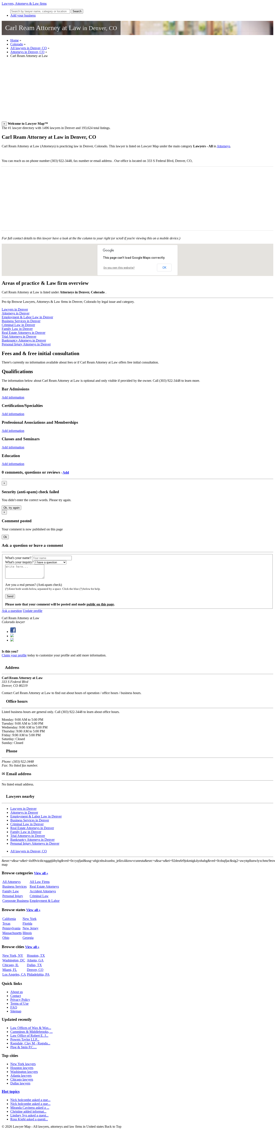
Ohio (5, 937)
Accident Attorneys (43, 891)
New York (30, 919)
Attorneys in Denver (15, 313)
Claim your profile (14, 655)
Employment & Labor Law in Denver (27, 317)
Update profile (32, 611)
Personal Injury (12, 896)
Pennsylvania (11, 928)
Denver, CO (35, 970)
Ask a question (12, 611)
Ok (5, 537)
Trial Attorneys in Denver (19, 336)
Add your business (23, 15)
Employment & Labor (45, 901)
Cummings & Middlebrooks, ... (31, 1031)
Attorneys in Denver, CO (27, 52)
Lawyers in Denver (15, 309)
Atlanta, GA (35, 960)
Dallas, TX (34, 965)
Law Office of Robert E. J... (29, 1035)
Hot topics (11, 1091)
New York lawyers (23, 1064)
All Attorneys (11, 882)
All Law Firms (40, 882)
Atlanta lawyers (21, 1075)
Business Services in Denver (21, 321)
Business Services (14, 886)
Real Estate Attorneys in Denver (23, 332)
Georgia (28, 937)
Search (77, 11)
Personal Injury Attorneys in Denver (26, 344)
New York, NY (12, 955)
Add (66, 472)
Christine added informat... (28, 1111)
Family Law (10, 891)
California (9, 919)
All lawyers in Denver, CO (28, 48)
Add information (13, 397)
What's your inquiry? (19, 562)
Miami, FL (9, 970)
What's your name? (18, 558)
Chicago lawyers (21, 1079)
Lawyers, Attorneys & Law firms (24, 3)
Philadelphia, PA (38, 974)
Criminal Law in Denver (18, 325)
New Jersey (30, 928)
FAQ (13, 1007)
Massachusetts (12, 933)
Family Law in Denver (17, 329)
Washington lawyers (24, 1071)
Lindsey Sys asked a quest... (29, 1115)
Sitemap (15, 1011)
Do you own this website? (119, 267)
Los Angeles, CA (14, 974)
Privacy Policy (20, 999)
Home (14, 40)
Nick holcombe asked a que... (30, 1100)
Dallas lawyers (20, 1083)
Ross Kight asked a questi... (29, 1119)
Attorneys (223, 146)
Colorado (16, 44)
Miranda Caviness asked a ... (29, 1107)
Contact (15, 996)
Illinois (27, 933)
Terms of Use (19, 1003)
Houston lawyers (21, 1068)
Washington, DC (13, 960)
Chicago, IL (10, 965)
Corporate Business (15, 901)
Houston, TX (36, 955)
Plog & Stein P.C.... (23, 1047)
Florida (27, 923)
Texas (6, 923)
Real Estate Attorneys (44, 886)
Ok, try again (11, 507)
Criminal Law (39, 896)
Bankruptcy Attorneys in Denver (24, 340)
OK (164, 267)
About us (16, 992)
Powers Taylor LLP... (24, 1039)
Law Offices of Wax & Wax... (30, 1028)
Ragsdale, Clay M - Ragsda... (30, 1043)
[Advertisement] (131, 91)
